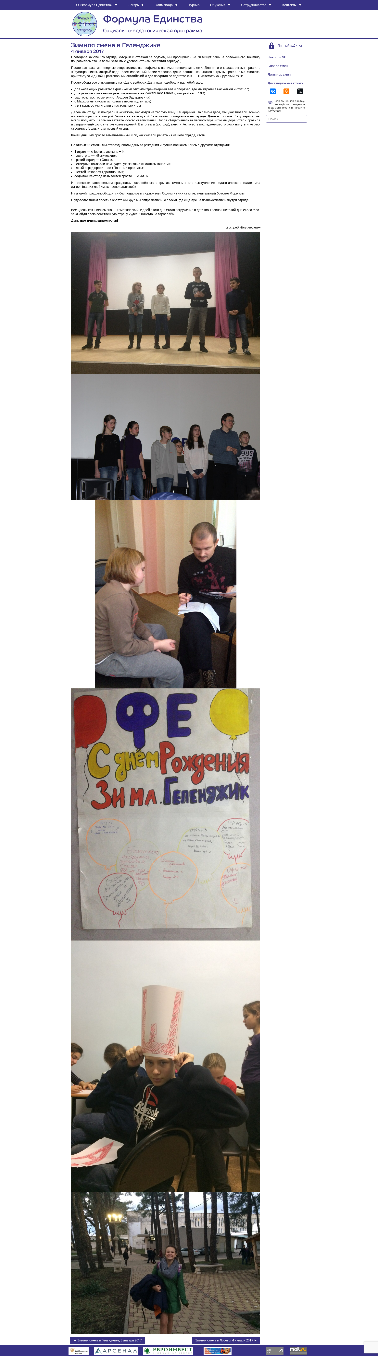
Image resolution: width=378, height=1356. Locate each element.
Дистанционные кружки (286, 83)
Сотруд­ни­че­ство (253, 5)
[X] (300, 91)
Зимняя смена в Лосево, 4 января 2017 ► (226, 1340)
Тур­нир (194, 5)
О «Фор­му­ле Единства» (94, 5)
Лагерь (133, 5)
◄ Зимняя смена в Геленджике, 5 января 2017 (107, 1340)
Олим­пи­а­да (164, 5)
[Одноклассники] (286, 91)
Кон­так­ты (289, 5)
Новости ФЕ (277, 57)
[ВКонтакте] (273, 91)
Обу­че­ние (217, 5)
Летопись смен (279, 74)
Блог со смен (278, 66)
